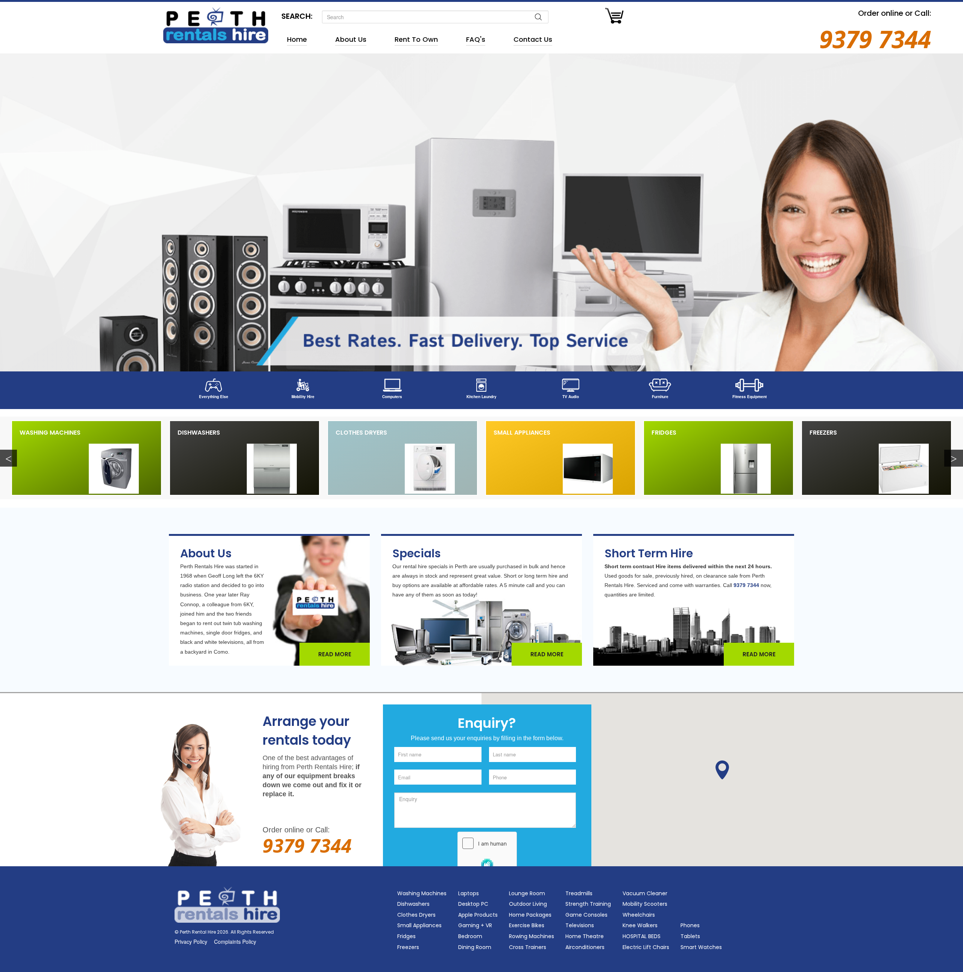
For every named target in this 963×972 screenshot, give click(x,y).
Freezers (823, 432)
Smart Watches (701, 947)
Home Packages (530, 915)
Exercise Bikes (526, 925)
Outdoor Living (528, 904)
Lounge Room (527, 893)
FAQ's (475, 39)
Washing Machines (50, 432)
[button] (722, 770)
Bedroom (470, 936)
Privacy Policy (191, 941)
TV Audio (570, 396)
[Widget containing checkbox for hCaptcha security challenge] (487, 858)
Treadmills (578, 893)
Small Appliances (522, 432)
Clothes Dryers (361, 432)
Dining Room (474, 947)
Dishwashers (199, 432)
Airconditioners (585, 947)
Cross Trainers (527, 947)
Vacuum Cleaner (645, 893)
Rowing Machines (531, 936)
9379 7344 (875, 39)
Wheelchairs (639, 915)
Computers (392, 396)
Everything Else (213, 396)
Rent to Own (416, 39)
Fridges (664, 432)
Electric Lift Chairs (646, 947)
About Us (350, 39)
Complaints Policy (235, 941)
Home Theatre (584, 936)
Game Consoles (586, 915)
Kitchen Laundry (481, 396)
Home (297, 39)
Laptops (468, 893)
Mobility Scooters (645, 904)
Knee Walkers (640, 925)
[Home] (215, 17)
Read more (334, 654)
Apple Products (478, 915)
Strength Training (588, 904)
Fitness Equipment (749, 396)
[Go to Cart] (614, 17)
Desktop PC (473, 904)
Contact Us (532, 39)
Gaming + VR (475, 925)
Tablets (690, 936)
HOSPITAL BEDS (642, 936)
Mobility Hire (303, 396)
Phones (690, 925)
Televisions (579, 925)
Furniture (660, 396)
